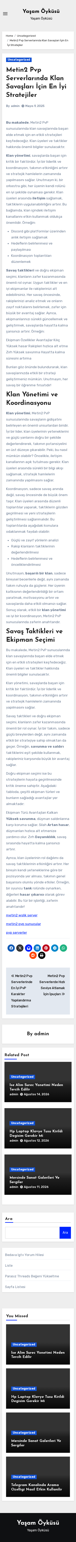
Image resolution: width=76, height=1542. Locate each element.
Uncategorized (19, 59)
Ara (9, 1219)
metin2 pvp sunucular (23, 924)
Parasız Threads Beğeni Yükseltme (32, 1276)
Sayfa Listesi (15, 1287)
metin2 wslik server (21, 915)
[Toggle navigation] (5, 13)
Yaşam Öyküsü (41, 11)
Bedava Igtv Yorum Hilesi (24, 1255)
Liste (9, 1265)
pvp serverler (16, 933)
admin (15, 106)
